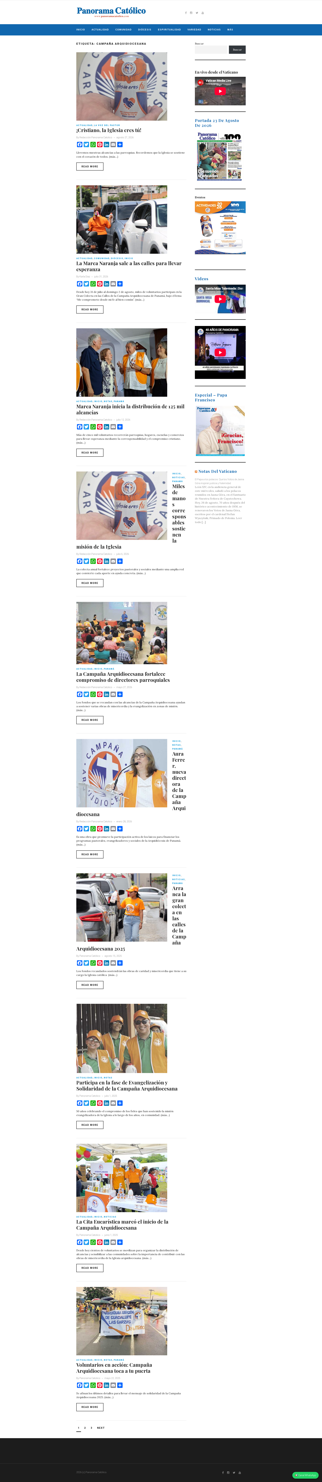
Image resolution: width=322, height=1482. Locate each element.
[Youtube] (202, 12)
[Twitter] (197, 12)
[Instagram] (191, 12)
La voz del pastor (107, 125)
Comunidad (123, 29)
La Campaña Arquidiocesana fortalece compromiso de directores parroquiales (123, 676)
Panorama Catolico (89, 1096)
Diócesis (144, 29)
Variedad (194, 29)
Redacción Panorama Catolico (95, 137)
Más (230, 29)
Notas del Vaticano (217, 471)
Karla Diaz (84, 276)
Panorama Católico (89, 956)
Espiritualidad (169, 29)
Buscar (199, 43)
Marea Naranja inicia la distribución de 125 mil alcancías (130, 409)
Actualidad (100, 29)
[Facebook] (186, 12)
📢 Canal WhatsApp (305, 1475)
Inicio (80, 29)
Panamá (119, 401)
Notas (108, 401)
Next (101, 1428)
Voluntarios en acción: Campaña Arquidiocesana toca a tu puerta (114, 1367)
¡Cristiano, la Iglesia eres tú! (108, 130)
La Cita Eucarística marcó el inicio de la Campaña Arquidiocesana (122, 1224)
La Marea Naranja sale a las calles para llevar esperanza (128, 266)
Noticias (214, 29)
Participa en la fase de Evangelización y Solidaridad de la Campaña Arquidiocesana (127, 1085)
